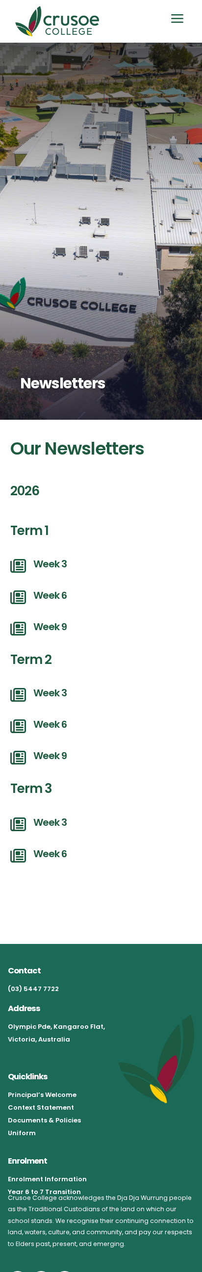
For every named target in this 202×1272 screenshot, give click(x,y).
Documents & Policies (44, 1120)
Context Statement (41, 1107)
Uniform (22, 1133)
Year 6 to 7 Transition (44, 1191)
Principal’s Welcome (42, 1094)
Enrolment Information (47, 1179)
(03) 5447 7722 (33, 988)
